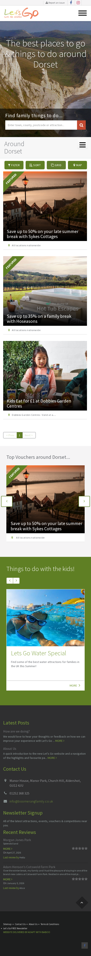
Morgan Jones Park (17, 840)
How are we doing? (16, 731)
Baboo (46, 932)
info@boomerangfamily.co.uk (31, 801)
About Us (9, 748)
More (74, 685)
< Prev (10, 435)
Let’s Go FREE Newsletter (15, 928)
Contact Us (20, 924)
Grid (58, 165)
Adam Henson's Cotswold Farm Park (29, 867)
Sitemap (7, 924)
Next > (29, 435)
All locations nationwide (26, 245)
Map (78, 165)
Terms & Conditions (50, 924)
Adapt (31, 932)
